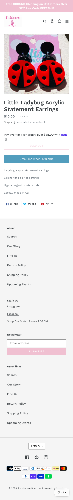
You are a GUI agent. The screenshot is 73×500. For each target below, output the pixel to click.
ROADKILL (44, 321)
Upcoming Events (19, 284)
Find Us (12, 255)
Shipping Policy (17, 274)
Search (12, 236)
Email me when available (37, 159)
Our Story (14, 246)
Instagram (13, 306)
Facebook (13, 313)
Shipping (9, 122)
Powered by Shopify (53, 488)
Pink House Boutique (29, 488)
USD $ (35, 446)
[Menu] (67, 21)
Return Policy (16, 265)
